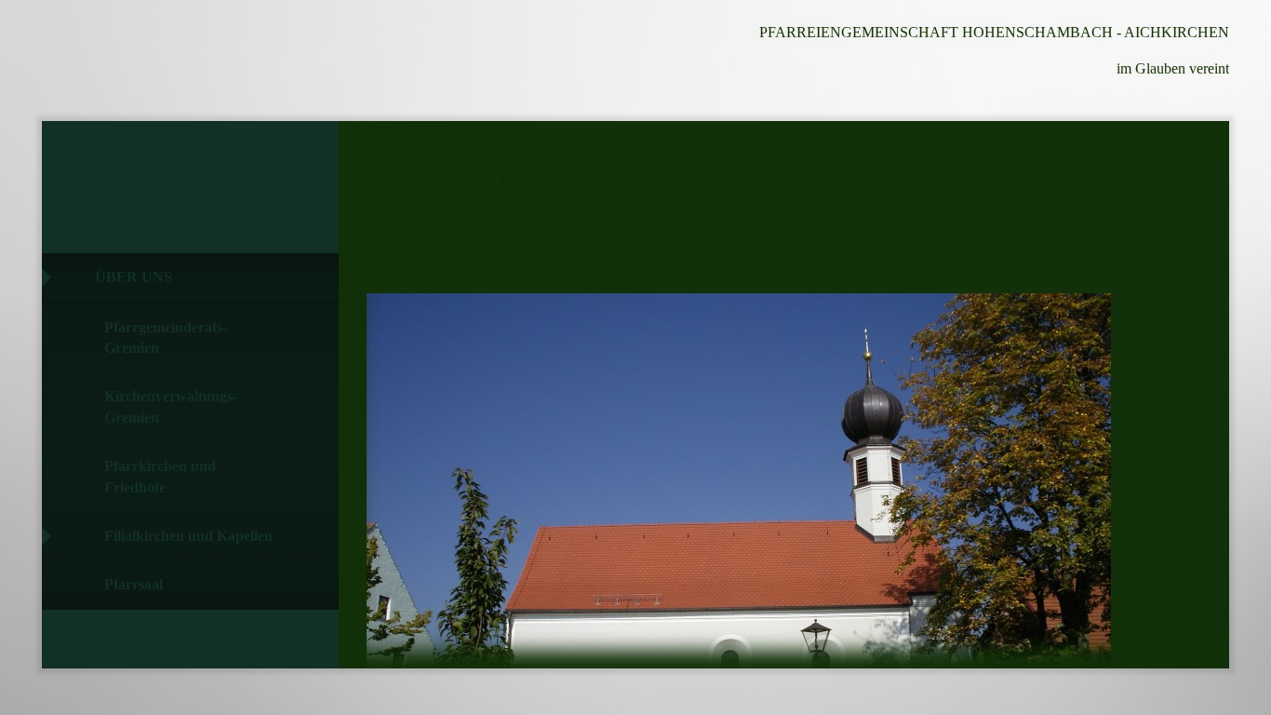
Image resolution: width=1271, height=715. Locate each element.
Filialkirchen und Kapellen (188, 536)
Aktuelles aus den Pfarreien (176, 217)
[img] (144, 60)
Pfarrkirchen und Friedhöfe (160, 476)
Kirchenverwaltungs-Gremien (170, 406)
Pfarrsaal (133, 584)
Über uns (133, 277)
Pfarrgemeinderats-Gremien (165, 337)
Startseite (142, 159)
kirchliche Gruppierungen (162, 644)
